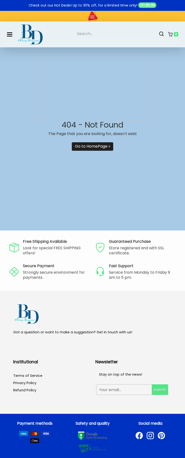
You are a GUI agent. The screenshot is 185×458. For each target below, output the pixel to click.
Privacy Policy (24, 382)
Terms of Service (27, 375)
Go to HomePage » (92, 146)
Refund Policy (24, 390)
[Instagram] (150, 435)
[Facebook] (139, 435)
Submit (160, 389)
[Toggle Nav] (9, 34)
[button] (173, 34)
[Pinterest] (161, 435)
